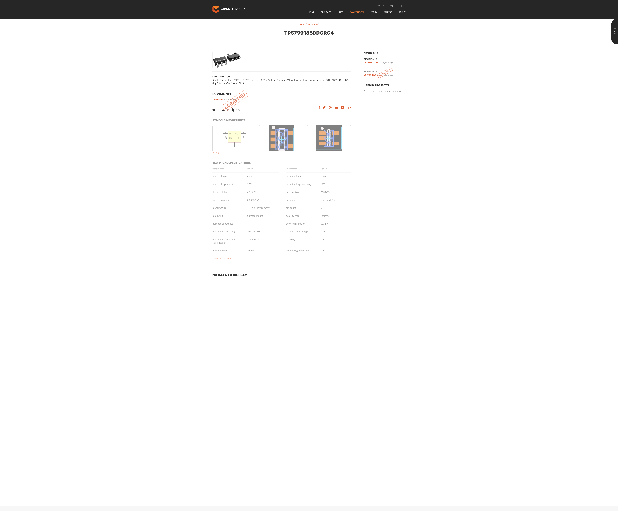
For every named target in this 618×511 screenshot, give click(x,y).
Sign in (403, 5)
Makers (388, 12)
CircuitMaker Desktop (383, 5)
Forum (374, 12)
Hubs (340, 12)
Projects (326, 12)
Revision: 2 (370, 59)
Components (357, 12)
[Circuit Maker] (228, 9)
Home (311, 12)
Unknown (217, 99)
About (402, 12)
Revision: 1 (370, 71)
